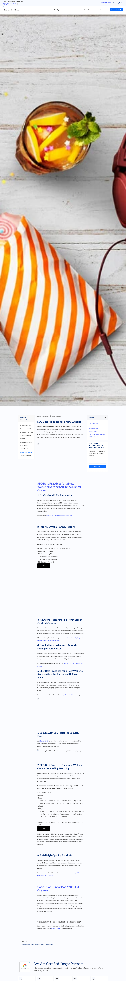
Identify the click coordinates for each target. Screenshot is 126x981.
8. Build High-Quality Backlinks (26, 452)
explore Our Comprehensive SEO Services (59, 515)
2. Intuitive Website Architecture (26, 432)
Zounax (102, 10)
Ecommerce (74, 10)
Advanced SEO (93, 426)
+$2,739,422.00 (10, 4)
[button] (97, 417)
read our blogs (55, 928)
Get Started (115, 10)
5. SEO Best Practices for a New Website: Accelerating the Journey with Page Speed (26, 442)
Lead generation (60, 10)
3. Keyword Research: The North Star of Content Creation (26, 435)
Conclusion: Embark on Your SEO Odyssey (26, 455)
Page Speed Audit (67, 695)
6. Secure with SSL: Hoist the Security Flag (26, 445)
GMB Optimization (94, 436)
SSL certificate (44, 741)
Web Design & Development (97, 434)
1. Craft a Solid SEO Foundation (26, 429)
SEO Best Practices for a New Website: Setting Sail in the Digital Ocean (26, 425)
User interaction (89, 10)
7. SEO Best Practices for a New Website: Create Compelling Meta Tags (26, 449)
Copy (43, 566)
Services (92, 417)
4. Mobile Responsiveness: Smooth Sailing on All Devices (26, 439)
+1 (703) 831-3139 (105, 3)
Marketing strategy (94, 428)
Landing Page (92, 431)
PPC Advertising (93, 423)
